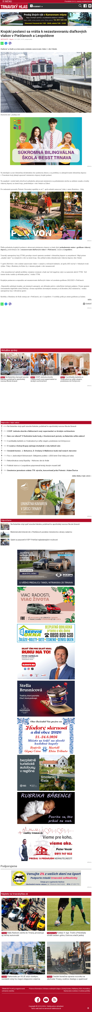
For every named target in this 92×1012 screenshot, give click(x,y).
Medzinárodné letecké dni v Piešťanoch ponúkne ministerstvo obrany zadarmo (41, 532)
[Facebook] (85, 6)
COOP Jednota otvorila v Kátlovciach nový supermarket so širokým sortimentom (44, 379)
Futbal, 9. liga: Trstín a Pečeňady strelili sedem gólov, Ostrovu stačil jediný (66, 934)
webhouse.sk (56, 1008)
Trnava (4, 933)
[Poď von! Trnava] (46, 216)
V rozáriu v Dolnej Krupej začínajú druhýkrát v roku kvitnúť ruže (33, 446)
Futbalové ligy (51, 933)
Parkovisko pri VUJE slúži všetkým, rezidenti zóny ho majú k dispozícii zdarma (21, 977)
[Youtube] (89, 6)
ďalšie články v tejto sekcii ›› (81, 476)
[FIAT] (46, 605)
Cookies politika (84, 991)
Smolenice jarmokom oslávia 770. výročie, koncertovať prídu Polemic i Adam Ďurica (42, 470)
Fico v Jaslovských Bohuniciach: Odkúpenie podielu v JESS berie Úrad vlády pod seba (40, 456)
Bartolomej (88, 1)
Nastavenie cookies (71, 991)
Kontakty (86, 988)
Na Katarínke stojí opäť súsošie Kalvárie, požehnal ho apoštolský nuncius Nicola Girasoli (15, 379)
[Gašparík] (46, 699)
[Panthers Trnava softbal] (46, 878)
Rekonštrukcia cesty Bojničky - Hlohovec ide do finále (28, 461)
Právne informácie (35, 988)
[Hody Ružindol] (46, 736)
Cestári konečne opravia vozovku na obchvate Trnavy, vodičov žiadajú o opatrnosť (67, 977)
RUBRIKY (38, 7)
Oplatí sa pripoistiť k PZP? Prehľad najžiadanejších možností (34, 540)
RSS (80, 988)
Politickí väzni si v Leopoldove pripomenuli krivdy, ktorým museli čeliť (34, 465)
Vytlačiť (88, 304)
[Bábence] (46, 808)
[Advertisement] (21, 326)
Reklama (75, 988)
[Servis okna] (46, 633)
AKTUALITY (4, 39)
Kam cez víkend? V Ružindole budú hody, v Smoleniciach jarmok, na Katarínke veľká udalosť (46, 436)
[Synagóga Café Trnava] (46, 497)
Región (12, 39)
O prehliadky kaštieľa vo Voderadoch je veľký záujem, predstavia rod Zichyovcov (71, 379)
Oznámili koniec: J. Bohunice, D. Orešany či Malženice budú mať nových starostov (41, 451)
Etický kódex (66, 988)
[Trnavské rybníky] (46, 19)
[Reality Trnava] (46, 843)
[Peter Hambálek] (46, 661)
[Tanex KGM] (46, 568)
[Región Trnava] (46, 773)
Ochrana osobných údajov (52, 988)
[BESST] (46, 141)
